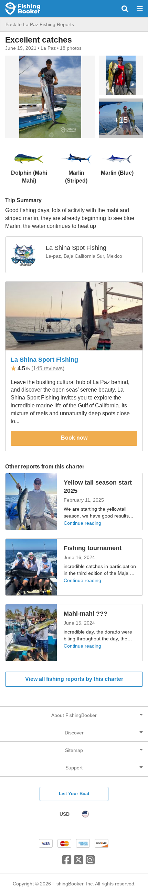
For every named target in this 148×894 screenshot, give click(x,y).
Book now (74, 438)
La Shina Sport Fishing (44, 359)
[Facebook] (67, 862)
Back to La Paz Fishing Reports (40, 24)
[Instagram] (90, 862)
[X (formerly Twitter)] (78, 862)
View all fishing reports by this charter (74, 679)
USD (65, 814)
